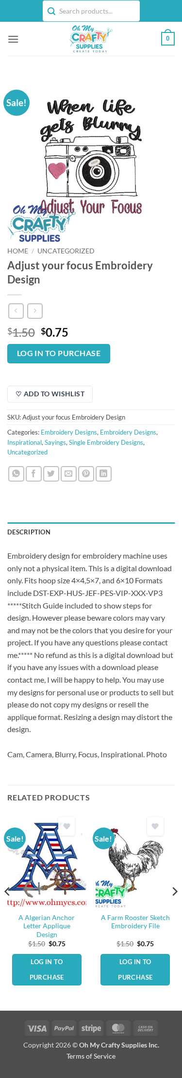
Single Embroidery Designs (106, 442)
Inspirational (24, 442)
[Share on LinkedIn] (104, 474)
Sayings (55, 442)
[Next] (174, 911)
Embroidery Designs (69, 432)
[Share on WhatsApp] (16, 474)
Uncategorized (66, 251)
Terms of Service (91, 1056)
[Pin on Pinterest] (86, 474)
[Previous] (8, 911)
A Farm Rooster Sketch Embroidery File (135, 922)
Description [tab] (28, 532)
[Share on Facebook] (34, 474)
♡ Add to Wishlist (50, 394)
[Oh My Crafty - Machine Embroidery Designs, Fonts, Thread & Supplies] (90, 39)
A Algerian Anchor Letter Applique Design (46, 926)
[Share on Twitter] (51, 474)
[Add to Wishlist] (66, 826)
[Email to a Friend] (69, 474)
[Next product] (15, 310)
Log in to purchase (58, 353)
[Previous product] (34, 310)
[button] (13, 39)
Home (17, 251)
